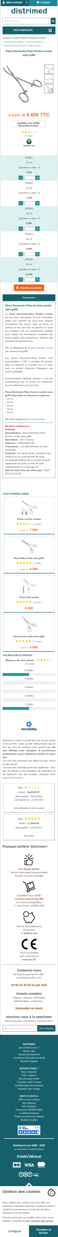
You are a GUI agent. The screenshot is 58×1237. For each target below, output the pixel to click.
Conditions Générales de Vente (29, 1057)
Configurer (14, 1231)
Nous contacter (29, 1072)
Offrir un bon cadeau (29, 1099)
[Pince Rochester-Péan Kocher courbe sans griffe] (48, 69)
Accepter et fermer (43, 1231)
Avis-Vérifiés (11, 743)
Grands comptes (29, 1120)
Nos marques (29, 1103)
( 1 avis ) (37, 524)
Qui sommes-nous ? (29, 1047)
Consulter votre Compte (29, 1082)
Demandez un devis (29, 1008)
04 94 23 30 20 (21, 985)
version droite (38, 419)
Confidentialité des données (29, 1085)
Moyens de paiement (29, 1054)
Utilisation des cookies (29, 1088)
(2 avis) (29, 135)
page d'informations (13, 777)
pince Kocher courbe (42, 348)
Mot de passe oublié (29, 1078)
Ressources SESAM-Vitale (29, 1109)
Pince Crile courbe (29, 597)
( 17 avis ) (37, 641)
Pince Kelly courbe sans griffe (29, 558)
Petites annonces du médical (29, 1116)
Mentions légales (29, 1061)
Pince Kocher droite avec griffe (29, 636)
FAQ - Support (29, 1075)
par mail (41, 985)
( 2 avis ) (37, 563)
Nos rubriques (29, 1106)
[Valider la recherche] (53, 21)
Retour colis (29, 1051)
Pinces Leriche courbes (29, 519)
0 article (44, 2)
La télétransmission (29, 1113)
